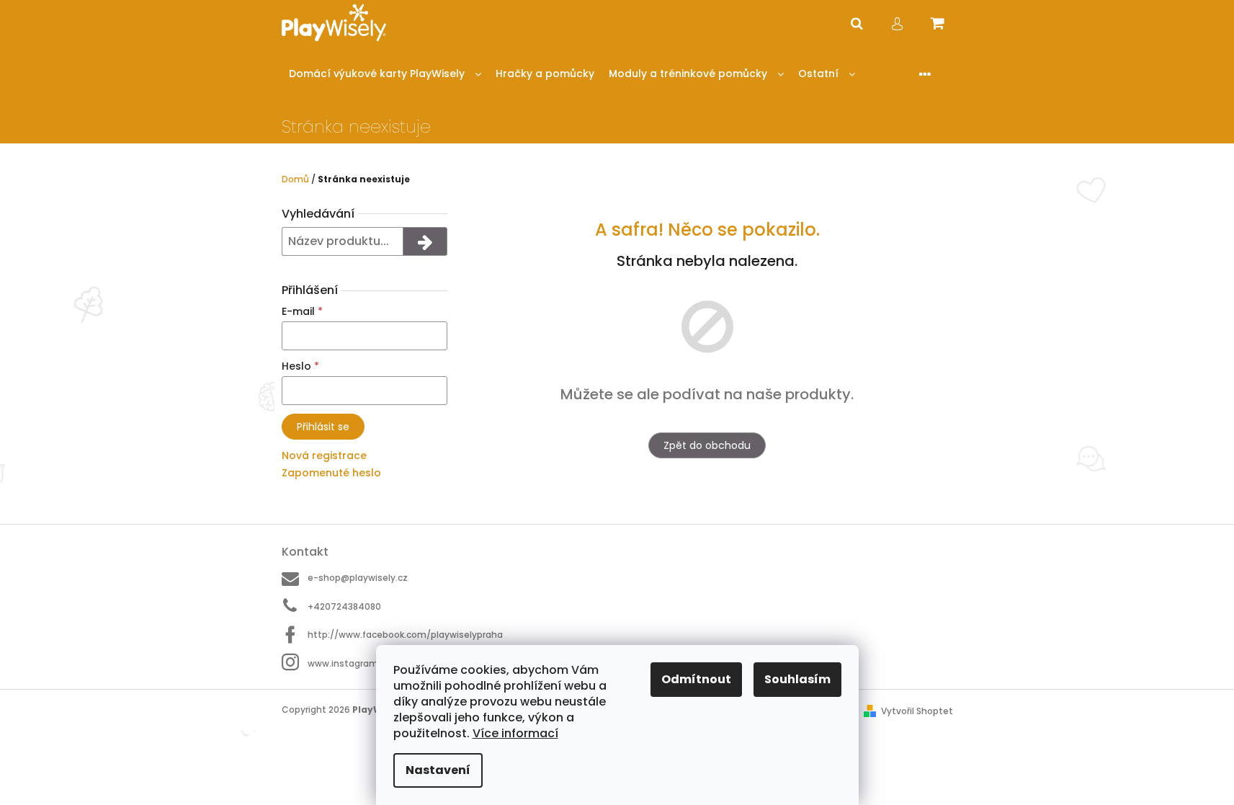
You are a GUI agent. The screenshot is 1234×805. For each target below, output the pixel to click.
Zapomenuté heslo (331, 473)
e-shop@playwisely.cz (358, 577)
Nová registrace (324, 455)
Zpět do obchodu (707, 445)
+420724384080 (344, 606)
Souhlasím (797, 679)
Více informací (515, 733)
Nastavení (438, 770)
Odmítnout (696, 679)
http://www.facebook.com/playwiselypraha (405, 634)
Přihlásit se (323, 426)
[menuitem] (385, 73)
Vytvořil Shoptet (917, 711)
